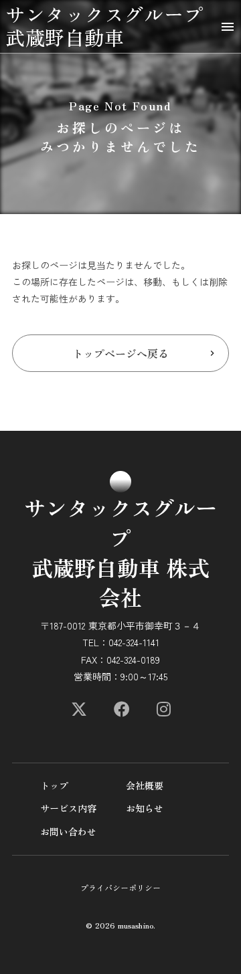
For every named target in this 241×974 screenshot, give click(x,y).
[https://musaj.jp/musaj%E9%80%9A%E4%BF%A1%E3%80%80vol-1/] (79, 709)
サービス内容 (68, 808)
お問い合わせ (68, 831)
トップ (54, 785)
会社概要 (144, 785)
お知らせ (144, 808)
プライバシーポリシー (120, 887)
